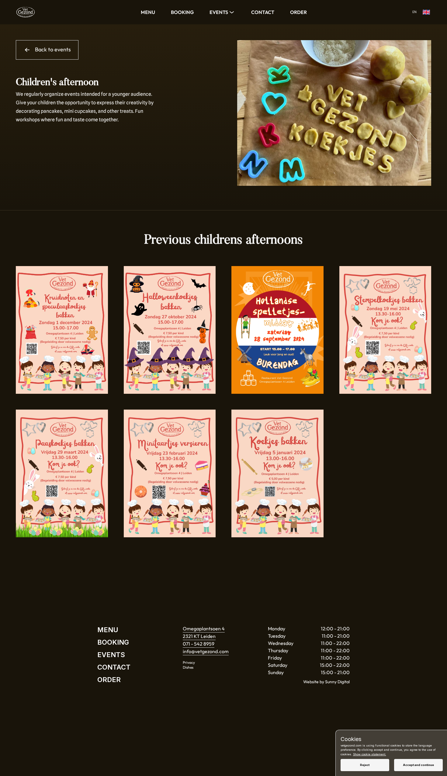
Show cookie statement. (369, 754)
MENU (148, 12)
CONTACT (262, 12)
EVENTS (219, 12)
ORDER (298, 12)
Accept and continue (418, 765)
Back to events (53, 49)
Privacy (189, 662)
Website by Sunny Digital (326, 681)
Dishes (188, 667)
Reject (364, 765)
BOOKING (182, 12)
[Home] (25, 12)
